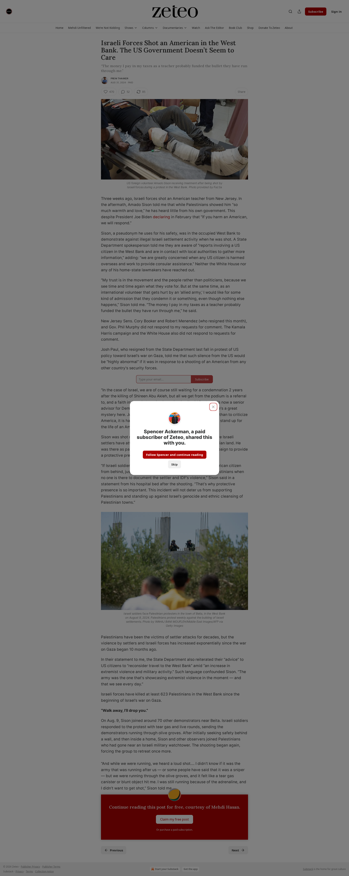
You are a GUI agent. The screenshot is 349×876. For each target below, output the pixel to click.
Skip (174, 464)
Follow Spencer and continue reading (174, 455)
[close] (213, 407)
